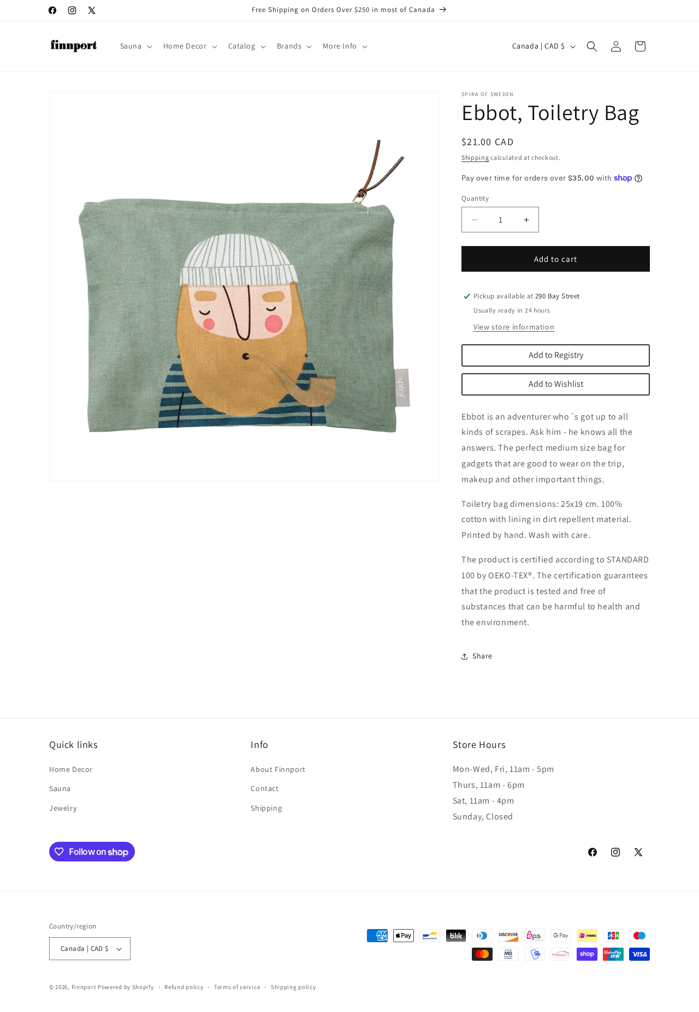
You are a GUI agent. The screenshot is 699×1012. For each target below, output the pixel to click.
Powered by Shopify (126, 987)
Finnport (84, 987)
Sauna (60, 788)
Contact (265, 788)
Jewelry (62, 808)
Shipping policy (293, 987)
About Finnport (278, 769)
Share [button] (482, 656)
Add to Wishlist (556, 384)
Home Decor (71, 769)
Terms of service (237, 987)
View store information (513, 327)
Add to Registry (556, 355)
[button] (135, 45)
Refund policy (183, 987)
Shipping (475, 157)
